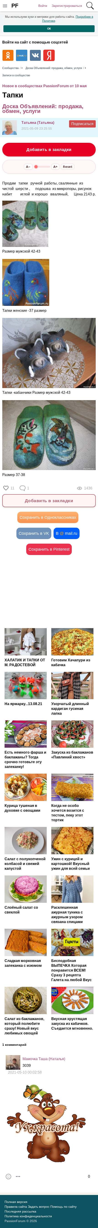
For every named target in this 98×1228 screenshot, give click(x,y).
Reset (67, 166)
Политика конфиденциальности (28, 1216)
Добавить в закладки (49, 149)
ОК (49, 28)
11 (12, 488)
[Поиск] (90, 5)
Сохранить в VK (34, 533)
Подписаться (82, 124)
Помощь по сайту (63, 1206)
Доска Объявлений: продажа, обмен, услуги (42, 108)
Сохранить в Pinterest (49, 549)
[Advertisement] (49, 591)
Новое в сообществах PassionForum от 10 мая (44, 86)
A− (28, 166)
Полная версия (16, 1202)
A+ (55, 166)
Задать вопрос (38, 1206)
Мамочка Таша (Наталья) (44, 1059)
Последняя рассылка (20, 1211)
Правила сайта (16, 1206)
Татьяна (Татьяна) (37, 123)
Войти (42, 6)
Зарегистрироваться (67, 6)
